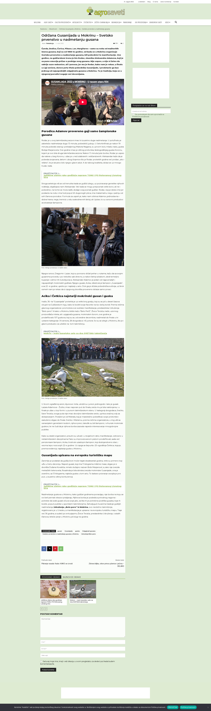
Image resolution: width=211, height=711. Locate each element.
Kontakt (176, 2)
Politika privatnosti (188, 707)
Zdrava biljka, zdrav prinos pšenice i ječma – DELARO (106, 565)
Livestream (141, 2)
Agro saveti (48, 22)
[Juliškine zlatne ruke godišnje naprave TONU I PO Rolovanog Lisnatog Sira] (53, 589)
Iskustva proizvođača (62, 22)
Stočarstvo (87, 22)
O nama (155, 2)
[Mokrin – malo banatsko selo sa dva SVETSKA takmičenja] (82, 589)
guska (77, 531)
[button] (176, 22)
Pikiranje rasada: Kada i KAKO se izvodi (57, 564)
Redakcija (50, 43)
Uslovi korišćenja (165, 2)
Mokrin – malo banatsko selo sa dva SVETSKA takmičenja (81, 601)
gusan (60, 531)
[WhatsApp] (60, 548)
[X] (49, 548)
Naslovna (37, 22)
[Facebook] (44, 548)
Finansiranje (127, 22)
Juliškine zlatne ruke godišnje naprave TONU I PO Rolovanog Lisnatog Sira (51, 602)
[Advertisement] (151, 47)
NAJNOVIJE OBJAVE (72, 577)
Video (167, 22)
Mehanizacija (115, 22)
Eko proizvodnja (140, 22)
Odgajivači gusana (88, 531)
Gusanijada (69, 531)
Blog (149, 2)
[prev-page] (41, 608)
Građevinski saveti (155, 22)
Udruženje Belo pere (88, 534)
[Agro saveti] (105, 11)
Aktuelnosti (76, 22)
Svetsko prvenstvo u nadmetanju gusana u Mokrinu (61, 534)
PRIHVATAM (172, 707)
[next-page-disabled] (45, 608)
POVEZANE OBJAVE (51, 577)
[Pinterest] (55, 548)
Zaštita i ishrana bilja (101, 22)
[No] (208, 707)
